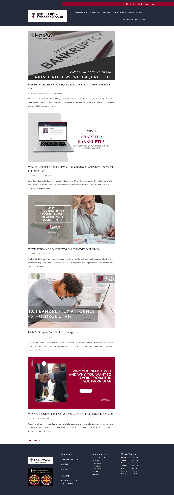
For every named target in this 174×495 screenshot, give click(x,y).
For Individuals (94, 13)
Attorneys (106, 13)
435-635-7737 (141, 13)
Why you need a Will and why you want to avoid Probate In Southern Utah (70, 413)
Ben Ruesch (33, 175)
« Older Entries (34, 440)
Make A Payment (120, 13)
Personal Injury (96, 466)
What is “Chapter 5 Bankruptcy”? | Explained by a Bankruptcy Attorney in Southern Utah (71, 168)
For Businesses (80, 13)
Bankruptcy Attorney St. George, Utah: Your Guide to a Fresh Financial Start (69, 86)
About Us (117, 19)
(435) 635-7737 (73, 459)
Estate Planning (96, 463)
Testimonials (149, 4)
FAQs (140, 4)
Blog (134, 4)
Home (128, 4)
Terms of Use (64, 469)
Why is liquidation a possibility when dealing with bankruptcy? (64, 248)
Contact (131, 13)
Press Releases (128, 19)
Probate (47, 418)
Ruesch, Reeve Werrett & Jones (38, 93)
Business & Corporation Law (100, 458)
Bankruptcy (60, 93)
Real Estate (95, 460)
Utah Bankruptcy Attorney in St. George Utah (54, 332)
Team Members (140, 19)
